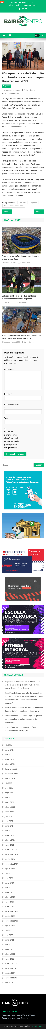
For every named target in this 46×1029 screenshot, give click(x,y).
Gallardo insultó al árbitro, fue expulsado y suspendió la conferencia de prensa (19, 297)
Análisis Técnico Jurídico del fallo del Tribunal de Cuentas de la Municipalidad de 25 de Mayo (24, 709)
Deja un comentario (11, 93)
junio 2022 (9, 935)
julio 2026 (8, 745)
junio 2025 (9, 788)
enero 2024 (9, 845)
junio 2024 (9, 821)
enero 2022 (9, 959)
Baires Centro (29, 90)
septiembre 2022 (11, 921)
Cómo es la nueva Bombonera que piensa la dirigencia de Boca (20, 257)
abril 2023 (9, 888)
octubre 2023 (10, 859)
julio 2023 (8, 873)
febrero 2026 (10, 764)
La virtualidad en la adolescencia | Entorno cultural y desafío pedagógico (21, 728)
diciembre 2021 (11, 964)
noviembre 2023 (11, 854)
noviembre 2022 (11, 911)
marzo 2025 (9, 802)
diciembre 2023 (11, 850)
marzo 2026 (9, 760)
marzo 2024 (9, 835)
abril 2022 (9, 945)
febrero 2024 (10, 840)
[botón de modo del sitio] (37, 35)
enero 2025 (9, 812)
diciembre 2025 (11, 769)
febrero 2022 (10, 954)
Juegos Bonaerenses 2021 (14, 206)
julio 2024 (8, 816)
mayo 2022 (9, 940)
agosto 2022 (10, 926)
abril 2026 (9, 755)
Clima (11, 5)
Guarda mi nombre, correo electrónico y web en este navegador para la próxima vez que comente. (11, 440)
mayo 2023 (9, 883)
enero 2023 (9, 902)
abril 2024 (9, 831)
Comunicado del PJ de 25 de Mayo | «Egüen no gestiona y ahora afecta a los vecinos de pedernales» (23, 719)
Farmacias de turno (30, 5)
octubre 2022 (10, 916)
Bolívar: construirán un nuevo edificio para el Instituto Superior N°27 (40, 212)
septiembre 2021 (11, 978)
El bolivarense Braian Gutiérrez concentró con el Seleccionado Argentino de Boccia (22, 337)
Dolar (18, 5)
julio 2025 (8, 783)
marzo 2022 (9, 949)
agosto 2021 (10, 983)
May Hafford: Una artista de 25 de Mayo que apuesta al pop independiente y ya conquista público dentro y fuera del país (22, 685)
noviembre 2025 (11, 774)
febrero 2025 (10, 807)
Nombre (8, 394)
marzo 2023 (9, 892)
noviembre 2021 (11, 968)
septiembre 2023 (11, 864)
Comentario (9, 369)
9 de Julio (22, 203)
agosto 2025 (10, 778)
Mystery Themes (36, 1026)
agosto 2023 (10, 869)
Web (6, 418)
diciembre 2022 (11, 907)
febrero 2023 (10, 897)
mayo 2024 (9, 826)
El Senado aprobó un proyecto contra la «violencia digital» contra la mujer (8, 212)
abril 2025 (9, 797)
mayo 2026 (9, 750)
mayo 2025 (9, 793)
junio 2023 (9, 878)
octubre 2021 (10, 973)
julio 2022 (8, 930)
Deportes (6, 86)
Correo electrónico (11, 406)
